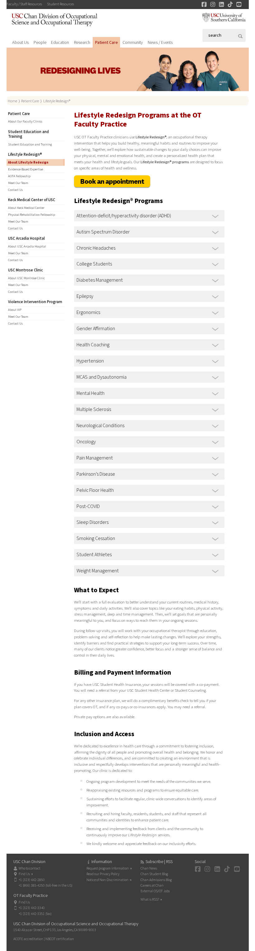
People (40, 42)
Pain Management (94, 458)
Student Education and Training (30, 144)
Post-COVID (88, 506)
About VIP (14, 309)
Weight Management (97, 570)
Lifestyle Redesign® (56, 101)
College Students (94, 264)
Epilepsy (84, 296)
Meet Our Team (18, 183)
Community (133, 42)
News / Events (160, 42)
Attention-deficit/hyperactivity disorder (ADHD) (123, 215)
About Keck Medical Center (26, 207)
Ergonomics (88, 312)
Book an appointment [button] (112, 181)
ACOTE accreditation (28, 939)
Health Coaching (92, 344)
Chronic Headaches (95, 248)
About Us (20, 42)
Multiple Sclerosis (93, 409)
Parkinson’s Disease (95, 474)
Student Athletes (94, 554)
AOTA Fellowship (19, 176)
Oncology (86, 441)
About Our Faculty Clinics (25, 121)
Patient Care (106, 42)
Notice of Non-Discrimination (107, 880)
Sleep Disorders (92, 522)
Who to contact (29, 868)
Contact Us (15, 189)
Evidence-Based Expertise (25, 169)
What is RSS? (150, 899)
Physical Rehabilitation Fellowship (31, 214)
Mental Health (90, 393)
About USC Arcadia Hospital (27, 246)
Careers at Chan (152, 885)
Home (12, 101)
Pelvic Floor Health (95, 490)
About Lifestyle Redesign (28, 162)
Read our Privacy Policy (102, 874)
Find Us (24, 874)
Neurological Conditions (100, 425)
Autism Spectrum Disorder (103, 232)
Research (82, 42)
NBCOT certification (59, 939)
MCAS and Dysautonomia (101, 377)
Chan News (149, 868)
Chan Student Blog (154, 874)
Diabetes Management (99, 280)
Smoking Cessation (95, 538)
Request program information (107, 868)
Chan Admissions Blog (156, 880)
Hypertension (90, 361)
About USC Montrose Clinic (26, 278)
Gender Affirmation (95, 328)
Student (60, 4)
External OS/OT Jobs (155, 891)
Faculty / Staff (24, 4)
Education (60, 42)
